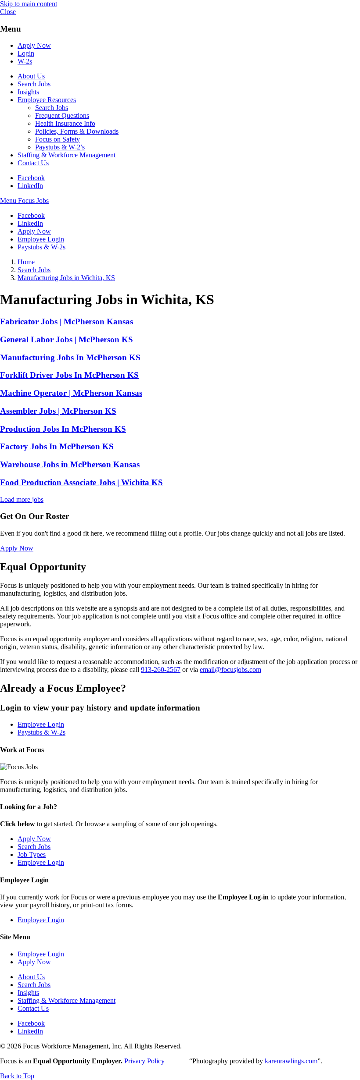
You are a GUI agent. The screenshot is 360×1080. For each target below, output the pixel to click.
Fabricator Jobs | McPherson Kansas (66, 321)
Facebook (31, 177)
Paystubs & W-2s (41, 247)
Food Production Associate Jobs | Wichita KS (81, 482)
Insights (28, 92)
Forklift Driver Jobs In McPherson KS (69, 375)
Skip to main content (28, 3)
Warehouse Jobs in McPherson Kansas (70, 464)
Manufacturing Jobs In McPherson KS (70, 357)
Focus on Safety (57, 139)
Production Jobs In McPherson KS (63, 428)
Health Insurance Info (65, 123)
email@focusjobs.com (230, 669)
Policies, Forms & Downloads (77, 131)
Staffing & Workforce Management (66, 155)
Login (26, 53)
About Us (31, 76)
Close (8, 11)
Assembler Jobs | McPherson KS (58, 411)
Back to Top (17, 1076)
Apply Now (34, 45)
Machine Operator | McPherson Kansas (71, 393)
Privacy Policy (145, 1061)
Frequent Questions (62, 115)
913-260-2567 (160, 669)
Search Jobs (34, 84)
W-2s (25, 61)
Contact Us (33, 163)
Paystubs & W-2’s (60, 147)
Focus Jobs (33, 200)
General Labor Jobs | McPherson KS (66, 339)
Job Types (32, 854)
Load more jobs (21, 499)
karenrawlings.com (291, 1061)
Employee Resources (47, 99)
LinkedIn (30, 185)
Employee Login (41, 239)
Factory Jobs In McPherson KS (57, 446)
